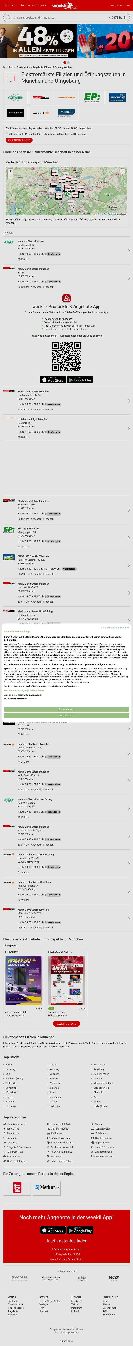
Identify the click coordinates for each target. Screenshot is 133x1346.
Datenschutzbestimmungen (115, 627)
